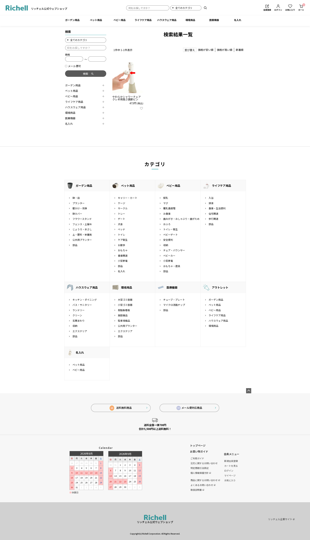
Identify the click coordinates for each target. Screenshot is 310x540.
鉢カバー (77, 213)
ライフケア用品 (143, 20)
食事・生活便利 (217, 208)
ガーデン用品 (72, 20)
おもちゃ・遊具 (171, 266)
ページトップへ (248, 390)
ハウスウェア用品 (166, 20)
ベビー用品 (120, 20)
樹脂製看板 (124, 310)
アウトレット (220, 287)
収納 (165, 245)
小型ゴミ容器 (125, 304)
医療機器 (214, 20)
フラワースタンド (82, 218)
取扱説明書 (196, 489)
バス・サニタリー (82, 304)
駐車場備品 (124, 320)
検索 (205, 7)
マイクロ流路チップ (174, 304)
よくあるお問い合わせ (202, 485)
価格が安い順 (205, 50)
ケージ (121, 203)
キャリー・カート (127, 197)
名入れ (237, 20)
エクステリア (79, 331)
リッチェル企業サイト (280, 519)
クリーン (77, 315)
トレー (121, 213)
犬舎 (120, 224)
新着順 (239, 50)
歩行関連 (213, 218)
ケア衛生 (123, 239)
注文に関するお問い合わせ (204, 463)
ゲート (121, 218)
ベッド (121, 229)
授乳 (165, 197)
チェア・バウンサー (174, 250)
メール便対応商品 (191, 408)
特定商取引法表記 (200, 468)
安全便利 (168, 239)
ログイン (228, 470)
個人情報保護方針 (200, 472)
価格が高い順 (224, 50)
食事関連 (123, 255)
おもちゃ (123, 250)
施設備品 (123, 315)
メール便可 (74, 66)
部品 (74, 245)
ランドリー (78, 310)
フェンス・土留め (82, 224)
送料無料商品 (121, 408)
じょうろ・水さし (82, 229)
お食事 (166, 213)
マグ (165, 203)
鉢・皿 (76, 197)
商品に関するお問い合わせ (204, 480)
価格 (67, 54)
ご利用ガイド (197, 458)
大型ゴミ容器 (125, 299)
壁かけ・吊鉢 (79, 208)
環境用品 (190, 20)
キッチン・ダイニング (84, 299)
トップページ (198, 445)
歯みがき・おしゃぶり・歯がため (181, 218)
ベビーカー (169, 255)
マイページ (230, 475)
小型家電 (123, 260)
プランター (78, 203)
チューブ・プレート (174, 299)
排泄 (211, 203)
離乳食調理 (169, 208)
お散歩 (121, 245)
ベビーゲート (170, 234)
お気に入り (230, 480)
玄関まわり (78, 320)
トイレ (121, 234)
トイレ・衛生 (170, 229)
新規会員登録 (231, 461)
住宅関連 (213, 213)
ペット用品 (96, 20)
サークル (123, 208)
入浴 (211, 197)
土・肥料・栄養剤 (82, 234)
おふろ (166, 224)
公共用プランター (82, 239)
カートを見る (231, 465)
